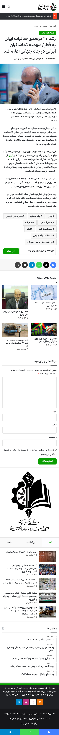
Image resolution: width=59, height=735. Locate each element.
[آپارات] (33, 702)
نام (55, 411)
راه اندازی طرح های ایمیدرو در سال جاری (15, 313)
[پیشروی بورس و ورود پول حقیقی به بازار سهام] (44, 329)
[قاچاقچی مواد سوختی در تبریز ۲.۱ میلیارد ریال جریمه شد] (15, 330)
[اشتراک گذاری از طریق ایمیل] (25, 265)
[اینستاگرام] (26, 702)
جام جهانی (35, 216)
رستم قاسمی (46, 223)
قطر (29, 229)
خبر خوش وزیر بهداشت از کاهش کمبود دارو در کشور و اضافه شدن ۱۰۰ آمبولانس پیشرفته (20, 611)
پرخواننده (30, 542)
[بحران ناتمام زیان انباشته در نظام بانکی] (44, 292)
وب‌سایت (53, 437)
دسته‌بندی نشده (41, 26)
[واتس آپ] (39, 265)
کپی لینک (11, 251)
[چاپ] (18, 265)
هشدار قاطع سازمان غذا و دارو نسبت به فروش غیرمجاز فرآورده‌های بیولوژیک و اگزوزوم (20, 596)
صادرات (29, 223)
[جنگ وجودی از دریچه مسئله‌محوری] (47, 556)
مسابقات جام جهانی (42, 235)
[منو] (3, 7)
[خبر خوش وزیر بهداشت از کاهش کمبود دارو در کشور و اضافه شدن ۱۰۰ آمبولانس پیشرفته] (47, 611)
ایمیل (54, 424)
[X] (46, 265)
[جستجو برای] (9, 7)
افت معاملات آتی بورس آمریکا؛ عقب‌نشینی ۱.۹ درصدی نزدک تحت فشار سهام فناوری (22, 568)
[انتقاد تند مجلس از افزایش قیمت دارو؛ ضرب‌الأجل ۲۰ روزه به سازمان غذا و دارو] (47, 584)
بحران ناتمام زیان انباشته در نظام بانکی (45, 304)
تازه (50, 542)
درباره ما (34, 723)
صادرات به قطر (45, 229)
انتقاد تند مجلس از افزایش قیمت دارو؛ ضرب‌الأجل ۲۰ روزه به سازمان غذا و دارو (20, 581)
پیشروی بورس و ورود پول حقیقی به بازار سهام (45, 340)
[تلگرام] (32, 265)
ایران (10, 155)
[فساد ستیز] (47, 6)
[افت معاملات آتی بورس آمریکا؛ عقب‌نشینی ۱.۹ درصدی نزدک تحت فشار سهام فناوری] (47, 569)
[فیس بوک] (53, 265)
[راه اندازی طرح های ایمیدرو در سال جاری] (15, 297)
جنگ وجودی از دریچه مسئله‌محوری (21, 552)
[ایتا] (40, 702)
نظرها (9, 542)
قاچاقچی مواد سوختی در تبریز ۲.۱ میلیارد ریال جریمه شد (16, 343)
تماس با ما (25, 723)
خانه (52, 26)
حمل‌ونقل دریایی (14, 216)
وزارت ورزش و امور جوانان (39, 242)
